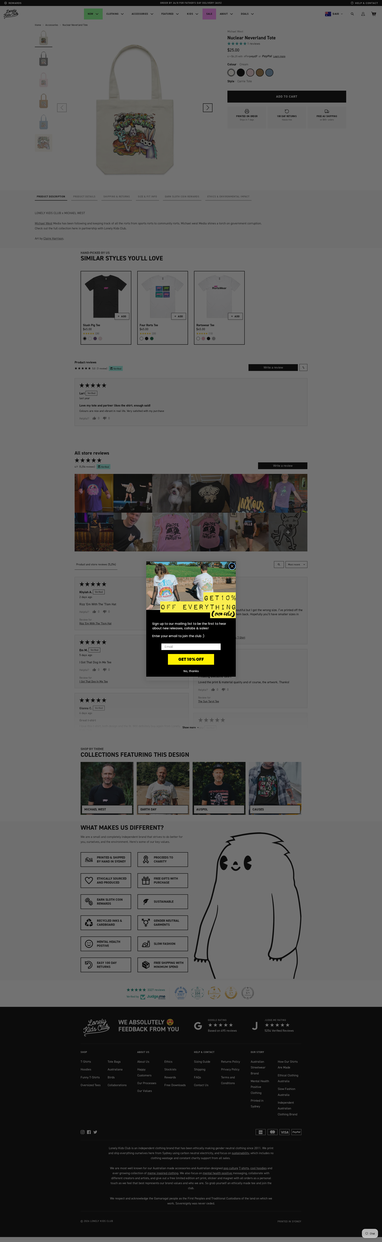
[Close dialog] (232, 566)
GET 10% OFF (191, 659)
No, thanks (191, 671)
